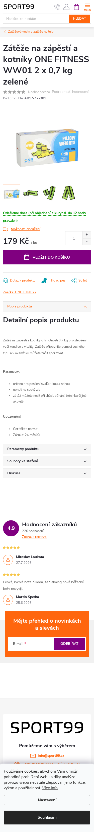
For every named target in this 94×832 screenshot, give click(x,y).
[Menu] (87, 6)
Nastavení (47, 800)
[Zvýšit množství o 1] (86, 234)
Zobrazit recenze (34, 537)
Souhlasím (47, 817)
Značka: (19, 292)
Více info (50, 788)
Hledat (79, 18)
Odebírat (69, 643)
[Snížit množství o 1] (86, 241)
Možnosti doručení (25, 229)
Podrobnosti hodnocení (70, 92)
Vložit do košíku (51, 257)
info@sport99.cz (51, 755)
